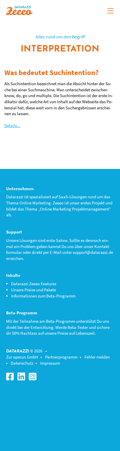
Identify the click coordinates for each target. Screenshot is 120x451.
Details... (12, 125)
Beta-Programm (60, 321)
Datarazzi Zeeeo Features (33, 283)
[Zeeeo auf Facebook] (11, 378)
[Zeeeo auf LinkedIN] (22, 378)
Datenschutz (22, 363)
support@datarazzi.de (93, 252)
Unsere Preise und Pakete (33, 290)
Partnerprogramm (61, 357)
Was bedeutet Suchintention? (51, 72)
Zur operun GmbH (22, 357)
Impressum (50, 363)
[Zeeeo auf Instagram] (34, 378)
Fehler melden (97, 357)
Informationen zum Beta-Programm (43, 296)
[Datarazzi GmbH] (19, 10)
